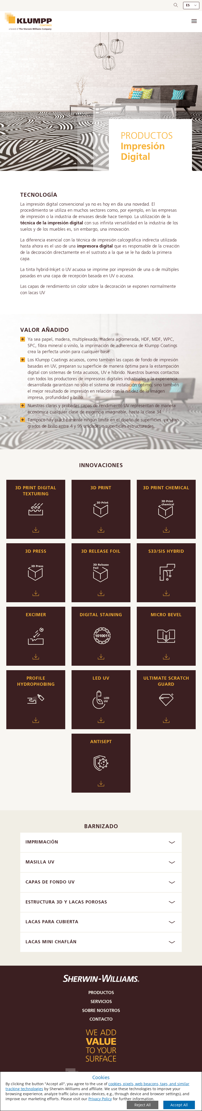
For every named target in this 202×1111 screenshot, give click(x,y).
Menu (194, 21)
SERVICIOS (101, 1002)
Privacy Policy (100, 1098)
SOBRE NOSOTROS (101, 1011)
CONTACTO (101, 1019)
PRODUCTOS (147, 136)
